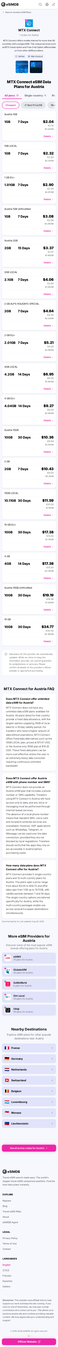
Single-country (35, 95)
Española (7, 1281)
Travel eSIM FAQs (12, 1211)
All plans (11, 95)
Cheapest (10, 105)
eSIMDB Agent (10, 1222)
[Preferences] (47, 4)
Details (47, 136)
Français (7, 1275)
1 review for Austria (29, 35)
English (7, 1264)
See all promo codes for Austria (27, 1148)
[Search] (40, 4)
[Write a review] (54, 4)
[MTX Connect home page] (21, 67)
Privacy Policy (10, 1238)
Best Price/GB (34, 105)
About (6, 1216)
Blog (5, 1206)
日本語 (6, 1270)
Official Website (27, 1341)
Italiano (6, 1286)
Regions (7, 1200)
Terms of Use (10, 1243)
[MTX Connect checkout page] (36, 67)
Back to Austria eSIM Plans (18, 12)
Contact (7, 1249)
